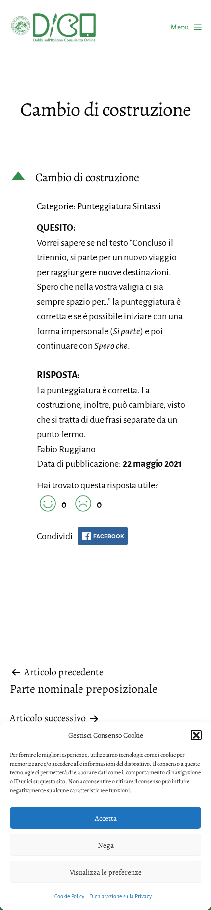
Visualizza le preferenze (106, 872)
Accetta (106, 818)
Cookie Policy (69, 896)
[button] (196, 735)
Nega (106, 845)
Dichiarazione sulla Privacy (120, 896)
